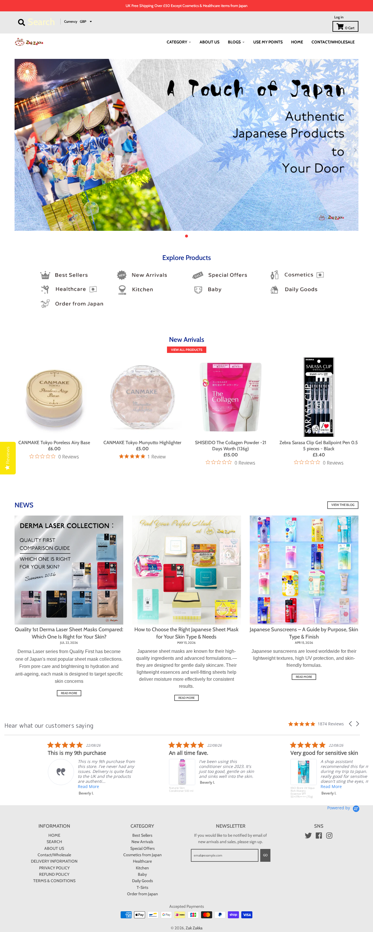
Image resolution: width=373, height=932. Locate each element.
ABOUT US (54, 848)
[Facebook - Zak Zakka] (318, 835)
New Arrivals (142, 841)
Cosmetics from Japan (142, 854)
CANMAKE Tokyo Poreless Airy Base (54, 442)
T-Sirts (142, 887)
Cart (349, 28)
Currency (70, 21)
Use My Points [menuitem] (268, 42)
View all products (186, 350)
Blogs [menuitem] (234, 42)
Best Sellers (142, 835)
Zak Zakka (194, 928)
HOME (54, 835)
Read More (45, 786)
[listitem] (48, 768)
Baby (142, 874)
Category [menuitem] (177, 42)
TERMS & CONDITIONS (54, 880)
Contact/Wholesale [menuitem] (333, 42)
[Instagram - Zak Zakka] (329, 835)
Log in (339, 17)
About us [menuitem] (209, 42)
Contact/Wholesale (54, 854)
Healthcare (142, 861)
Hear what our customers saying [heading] (49, 725)
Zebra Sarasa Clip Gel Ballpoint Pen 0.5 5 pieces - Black (318, 445)
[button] (350, 723)
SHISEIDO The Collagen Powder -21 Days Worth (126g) (230, 445)
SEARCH (54, 841)
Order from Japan (142, 893)
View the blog (342, 505)
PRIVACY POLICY (54, 868)
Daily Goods (142, 880)
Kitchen (142, 868)
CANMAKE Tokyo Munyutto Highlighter (142, 442)
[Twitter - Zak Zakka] (308, 835)
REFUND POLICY (54, 874)
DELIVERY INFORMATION (54, 861)
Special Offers (142, 848)
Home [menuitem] (297, 42)
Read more (69, 693)
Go (265, 855)
